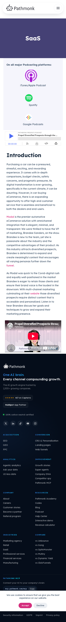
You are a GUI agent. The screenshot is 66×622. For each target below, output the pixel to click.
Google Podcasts (33, 124)
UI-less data (9, 474)
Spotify (33, 105)
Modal (10, 216)
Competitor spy (43, 478)
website (34, 293)
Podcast (39, 511)
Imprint (39, 615)
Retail (6, 545)
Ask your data (10, 469)
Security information (13, 615)
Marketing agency (12, 540)
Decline (40, 605)
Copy (32, 589)
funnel (10, 265)
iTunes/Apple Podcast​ (33, 85)
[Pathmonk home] (15, 366)
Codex (38, 503)
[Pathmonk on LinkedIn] (13, 423)
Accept (25, 605)
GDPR (29, 615)
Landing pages (43, 445)
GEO (5, 445)
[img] (21, 8)
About (6, 498)
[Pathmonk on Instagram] (35, 423)
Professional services (14, 554)
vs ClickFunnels (43, 562)
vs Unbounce (42, 540)
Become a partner (12, 511)
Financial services (12, 558)
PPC (5, 449)
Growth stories (42, 465)
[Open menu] (58, 8)
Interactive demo (44, 520)
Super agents (42, 469)
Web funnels (41, 449)
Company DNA (43, 474)
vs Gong (39, 545)
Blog (37, 507)
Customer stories (11, 507)
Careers (7, 503)
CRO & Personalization (46, 440)
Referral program (12, 516)
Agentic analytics (12, 465)
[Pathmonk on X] (5, 423)
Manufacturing (10, 562)
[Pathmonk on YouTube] (27, 423)
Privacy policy (53, 615)
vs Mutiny (40, 554)
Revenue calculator (45, 525)
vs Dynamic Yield (44, 558)
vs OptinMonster (43, 549)
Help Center (41, 516)
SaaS (5, 549)
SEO (5, 440)
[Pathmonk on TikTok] (20, 423)
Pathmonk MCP (43, 482)
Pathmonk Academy (45, 498)
